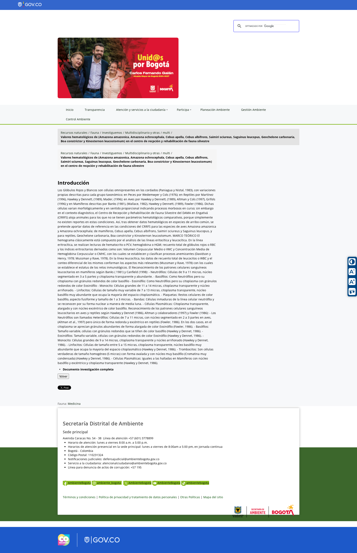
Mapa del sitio (213, 497)
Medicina (74, 404)
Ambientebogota (140, 483)
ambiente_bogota (109, 483)
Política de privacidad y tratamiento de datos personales (138, 497)
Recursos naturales (74, 133)
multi (166, 133)
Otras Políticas (190, 497)
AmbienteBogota (79, 483)
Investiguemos (112, 133)
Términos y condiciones (79, 497)
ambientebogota (197, 483)
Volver (63, 376)
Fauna (94, 133)
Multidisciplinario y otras (142, 133)
